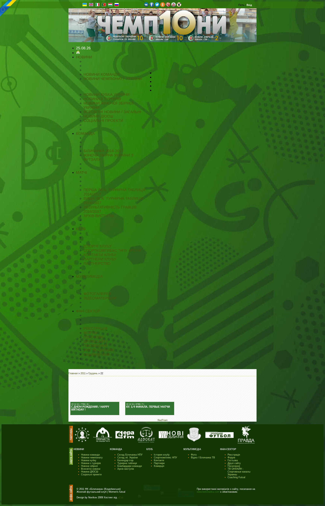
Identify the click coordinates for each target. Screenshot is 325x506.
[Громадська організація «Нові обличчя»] (171, 437)
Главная (73, 373)
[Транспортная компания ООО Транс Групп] (194, 441)
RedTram (163, 420)
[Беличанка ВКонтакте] (146, 6)
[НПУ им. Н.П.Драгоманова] (82, 441)
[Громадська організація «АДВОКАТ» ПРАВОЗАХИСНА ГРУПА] (146, 441)
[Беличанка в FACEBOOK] (151, 6)
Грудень (93, 373)
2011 (83, 373)
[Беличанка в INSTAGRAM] (179, 6)
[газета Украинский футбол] (219, 437)
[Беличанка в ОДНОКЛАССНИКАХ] (162, 6)
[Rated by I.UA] (168, 496)
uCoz (120, 497)
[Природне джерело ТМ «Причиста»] (102, 441)
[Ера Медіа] (124, 437)
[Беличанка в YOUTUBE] (173, 6)
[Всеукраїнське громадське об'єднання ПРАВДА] (246, 442)
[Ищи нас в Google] (168, 6)
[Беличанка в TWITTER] (157, 6)
